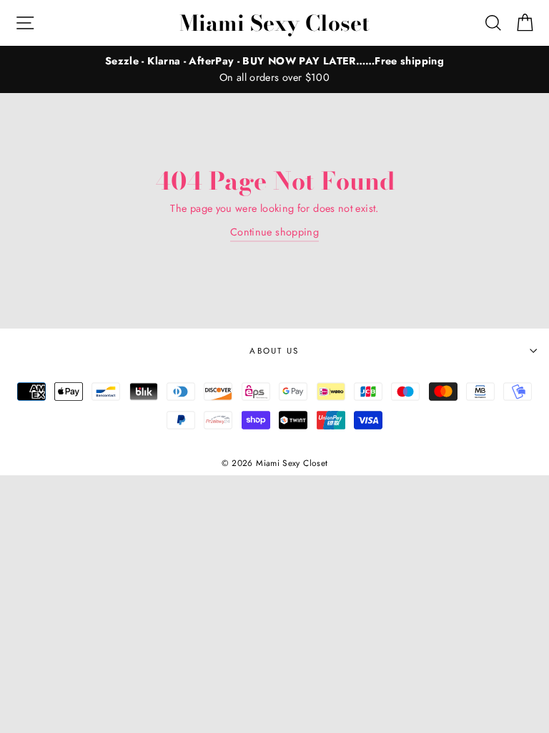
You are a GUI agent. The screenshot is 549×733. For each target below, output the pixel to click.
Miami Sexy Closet (274, 23)
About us (274, 350)
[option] (274, 69)
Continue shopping (274, 232)
